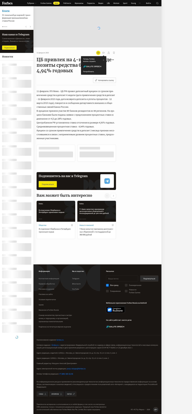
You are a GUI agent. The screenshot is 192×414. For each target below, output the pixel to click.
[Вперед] (120, 153)
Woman (116, 3)
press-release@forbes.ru (76, 368)
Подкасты (91, 3)
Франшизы (79, 3)
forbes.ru (60, 340)
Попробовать (88, 71)
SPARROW (55, 394)
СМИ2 (41, 394)
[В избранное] (72, 225)
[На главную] (7, 3)
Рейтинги (67, 3)
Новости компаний (87, 225)
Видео (100, 3)
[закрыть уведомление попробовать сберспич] (103, 60)
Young (133, 3)
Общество (42, 225)
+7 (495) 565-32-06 (66, 374)
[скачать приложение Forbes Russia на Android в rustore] (115, 310)
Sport (125, 3)
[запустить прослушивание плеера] (103, 53)
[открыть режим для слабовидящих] (98, 53)
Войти (148, 3)
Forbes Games (49, 3)
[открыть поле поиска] (157, 3)
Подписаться (48, 184)
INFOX (69, 394)
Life (108, 3)
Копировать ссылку (106, 80)
